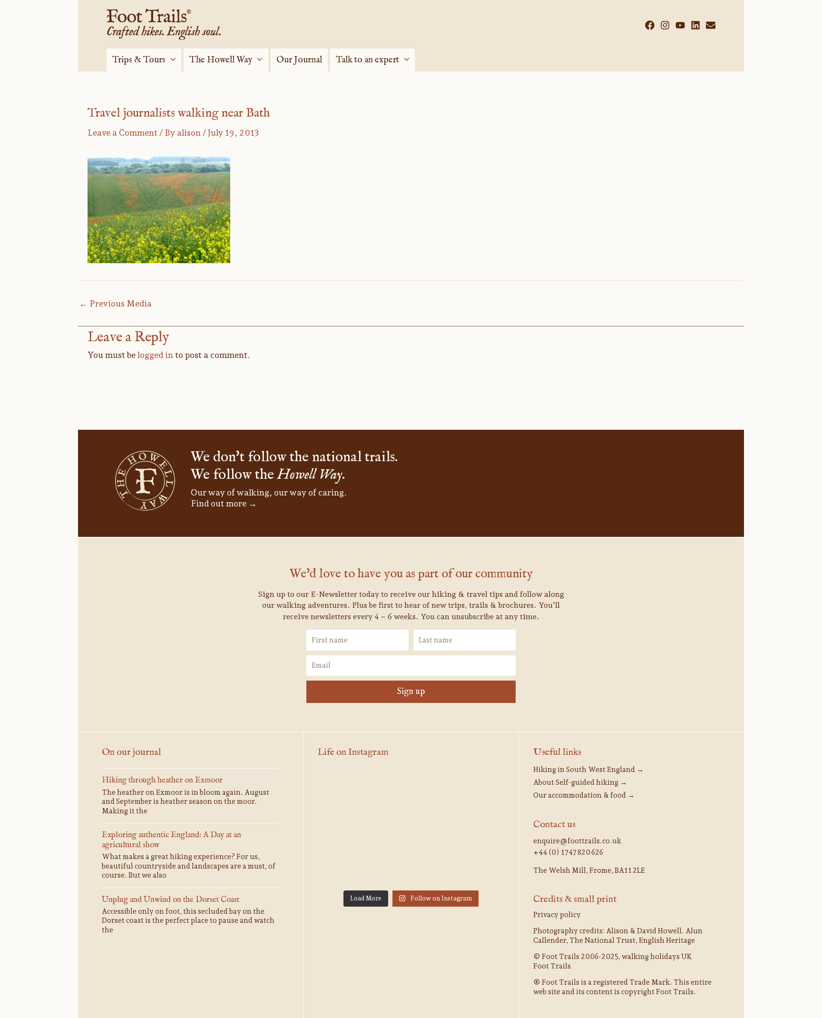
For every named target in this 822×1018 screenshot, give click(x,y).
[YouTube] (680, 25)
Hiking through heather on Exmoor (162, 780)
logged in (155, 355)
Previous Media (115, 303)
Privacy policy (557, 914)
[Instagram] (665, 25)
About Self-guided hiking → (580, 782)
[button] (171, 60)
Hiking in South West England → (588, 769)
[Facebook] (650, 25)
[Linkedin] (695, 25)
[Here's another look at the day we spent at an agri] (347, 790)
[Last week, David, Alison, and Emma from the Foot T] (347, 828)
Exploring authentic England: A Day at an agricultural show (171, 840)
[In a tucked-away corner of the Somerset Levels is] (474, 866)
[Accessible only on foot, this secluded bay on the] (474, 828)
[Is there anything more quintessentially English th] (411, 866)
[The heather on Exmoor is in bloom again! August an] (411, 790)
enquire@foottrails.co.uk (577, 841)
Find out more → (224, 503)
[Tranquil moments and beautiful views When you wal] (411, 828)
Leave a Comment (122, 133)
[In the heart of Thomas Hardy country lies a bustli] (347, 866)
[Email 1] (710, 25)
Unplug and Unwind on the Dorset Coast (170, 900)
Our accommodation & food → (584, 795)
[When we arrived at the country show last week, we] (474, 790)
